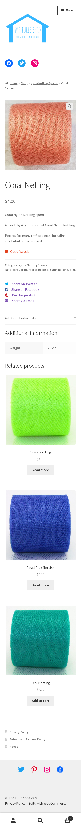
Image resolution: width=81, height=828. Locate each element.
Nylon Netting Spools (44, 83)
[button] (69, 106)
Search (40, 820)
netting (43, 270)
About (14, 746)
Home (13, 83)
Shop (24, 83)
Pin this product (24, 295)
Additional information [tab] (22, 318)
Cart (62, 817)
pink (73, 270)
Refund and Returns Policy (27, 739)
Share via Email (23, 300)
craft (24, 270)
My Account (13, 820)
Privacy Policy (19, 732)
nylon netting (59, 270)
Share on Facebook (25, 289)
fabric (33, 270)
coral (15, 270)
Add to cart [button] (40, 700)
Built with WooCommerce (47, 803)
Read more (40, 470)
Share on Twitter (24, 284)
